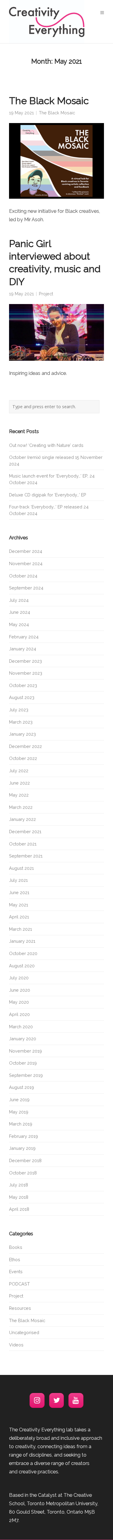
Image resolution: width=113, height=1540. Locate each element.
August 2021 (21, 868)
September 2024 (26, 587)
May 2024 (19, 624)
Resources (20, 1308)
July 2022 (18, 770)
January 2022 (22, 819)
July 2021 (18, 880)
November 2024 (25, 563)
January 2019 (22, 1148)
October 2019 (23, 1062)
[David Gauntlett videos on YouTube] (75, 1400)
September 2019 (26, 1075)
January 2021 (22, 941)
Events (16, 1271)
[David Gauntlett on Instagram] (37, 1400)
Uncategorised (24, 1332)
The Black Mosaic (49, 101)
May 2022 (19, 794)
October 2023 (23, 685)
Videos (16, 1344)
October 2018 (23, 1172)
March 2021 (20, 929)
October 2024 (23, 575)
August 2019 (21, 1087)
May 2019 (18, 1111)
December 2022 (25, 746)
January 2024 (22, 648)
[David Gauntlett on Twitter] (56, 1400)
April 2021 (19, 916)
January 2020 (22, 1038)
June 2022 (19, 782)
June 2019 (19, 1099)
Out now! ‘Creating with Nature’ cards (46, 445)
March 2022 (21, 807)
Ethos (14, 1259)
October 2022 (23, 758)
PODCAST (19, 1283)
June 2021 (19, 892)
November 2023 (25, 673)
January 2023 (22, 734)
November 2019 (25, 1050)
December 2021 (25, 831)
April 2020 (19, 1014)
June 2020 (19, 990)
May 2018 (18, 1197)
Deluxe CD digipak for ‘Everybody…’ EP (47, 494)
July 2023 (18, 709)
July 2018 (18, 1184)
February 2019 (23, 1136)
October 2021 (22, 843)
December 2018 (25, 1160)
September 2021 (25, 855)
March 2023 (21, 722)
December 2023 (25, 661)
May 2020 (19, 1002)
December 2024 (25, 551)
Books (15, 1247)
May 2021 (18, 904)
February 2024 (24, 636)
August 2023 (21, 697)
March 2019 (20, 1123)
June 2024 (19, 612)
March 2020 (21, 1026)
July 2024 (19, 600)
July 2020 (19, 977)
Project (46, 293)
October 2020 (23, 953)
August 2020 (22, 965)
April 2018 (19, 1209)
